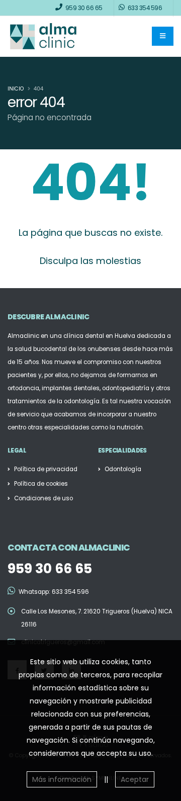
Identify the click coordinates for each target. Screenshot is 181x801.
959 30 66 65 (50, 568)
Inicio (16, 89)
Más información (62, 779)
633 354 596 (70, 592)
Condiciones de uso (43, 498)
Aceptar (135, 779)
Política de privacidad (45, 469)
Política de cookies (41, 484)
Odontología (123, 469)
